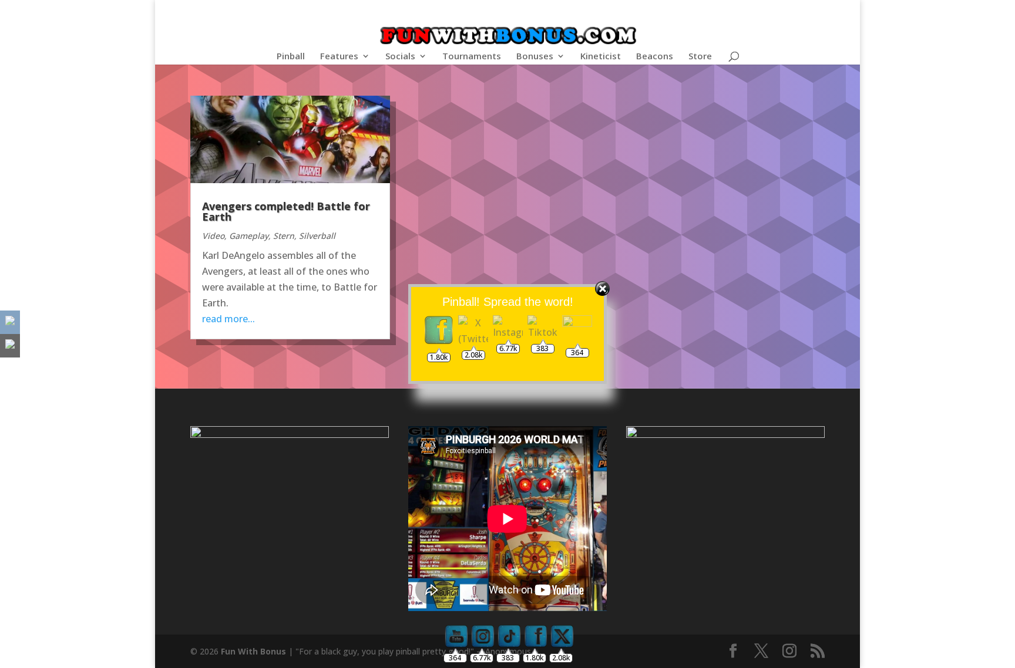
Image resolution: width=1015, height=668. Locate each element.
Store (700, 57)
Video (213, 235)
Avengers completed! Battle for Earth (286, 211)
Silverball (317, 235)
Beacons (654, 57)
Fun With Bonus (253, 651)
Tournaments (471, 57)
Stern (283, 235)
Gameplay (248, 235)
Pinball (291, 57)
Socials (400, 57)
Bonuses (534, 57)
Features (339, 57)
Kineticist (600, 57)
